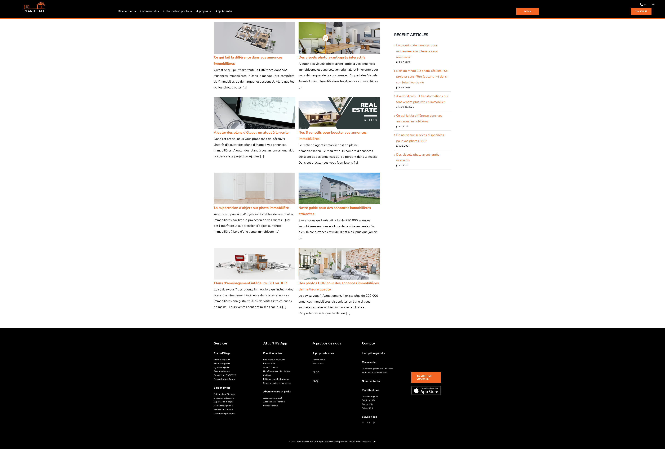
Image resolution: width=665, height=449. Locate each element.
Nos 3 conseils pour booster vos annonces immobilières (335, 113)
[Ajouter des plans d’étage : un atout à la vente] (254, 113)
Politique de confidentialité (374, 372)
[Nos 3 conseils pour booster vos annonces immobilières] (339, 113)
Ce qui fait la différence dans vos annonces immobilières (250, 38)
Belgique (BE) (368, 400)
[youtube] (368, 423)
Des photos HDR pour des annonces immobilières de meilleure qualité (335, 264)
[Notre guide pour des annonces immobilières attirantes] (339, 188)
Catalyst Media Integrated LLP (362, 441)
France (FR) (367, 404)
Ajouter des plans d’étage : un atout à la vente (250, 113)
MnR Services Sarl (305, 441)
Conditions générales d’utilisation (377, 368)
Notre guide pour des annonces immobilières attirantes (335, 188)
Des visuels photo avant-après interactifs (335, 38)
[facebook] (363, 423)
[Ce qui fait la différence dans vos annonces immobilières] (254, 38)
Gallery (259, 38)
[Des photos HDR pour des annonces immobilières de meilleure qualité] (339, 264)
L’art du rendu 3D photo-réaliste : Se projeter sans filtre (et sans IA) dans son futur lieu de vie (422, 76)
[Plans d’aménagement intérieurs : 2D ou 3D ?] (254, 264)
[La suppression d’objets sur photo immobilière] (254, 188)
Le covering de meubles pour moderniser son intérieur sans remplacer (417, 51)
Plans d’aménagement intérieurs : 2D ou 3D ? (250, 264)
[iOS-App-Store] (426, 390)
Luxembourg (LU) (370, 396)
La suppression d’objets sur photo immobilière (250, 188)
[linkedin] (374, 423)
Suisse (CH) (367, 408)
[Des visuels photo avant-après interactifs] (339, 38)
